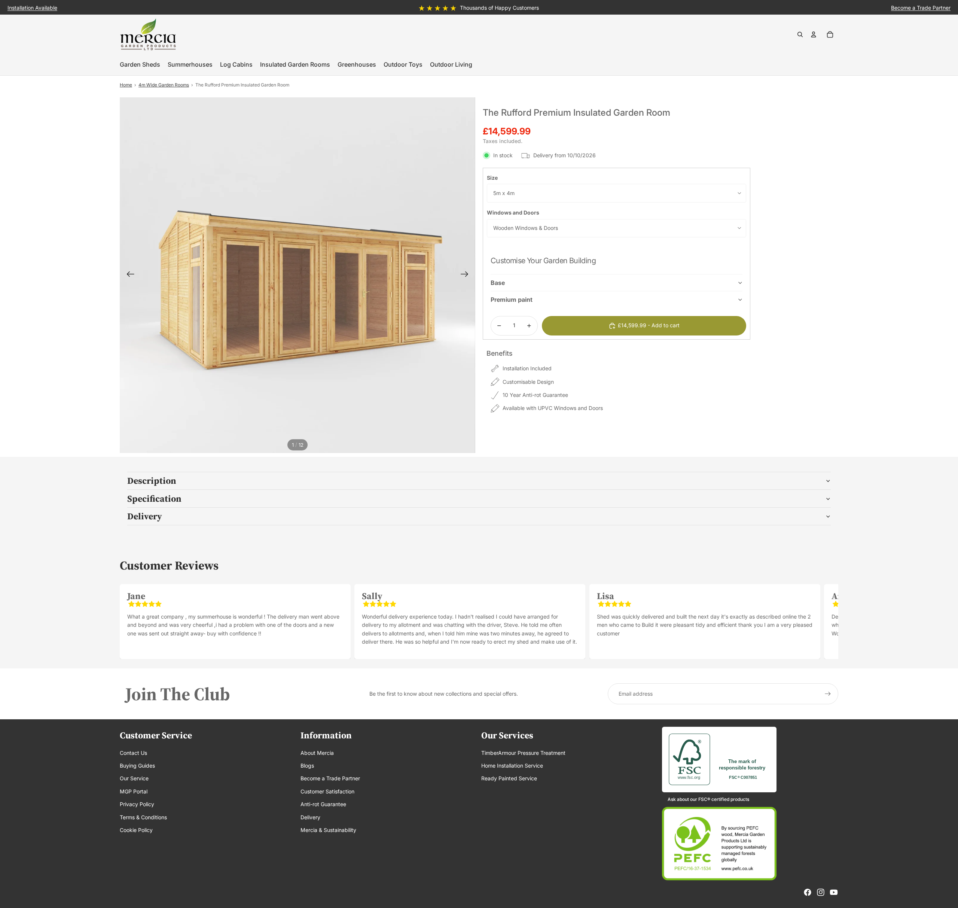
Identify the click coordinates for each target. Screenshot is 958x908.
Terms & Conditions (143, 817)
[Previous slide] (128, 275)
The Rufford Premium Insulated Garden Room (242, 85)
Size (492, 177)
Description (151, 480)
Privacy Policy (137, 804)
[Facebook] (807, 892)
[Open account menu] (813, 34)
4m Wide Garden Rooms (163, 85)
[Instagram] (820, 892)
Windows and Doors (513, 212)
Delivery (144, 516)
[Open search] (800, 34)
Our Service (134, 778)
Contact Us (133, 753)
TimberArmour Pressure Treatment (523, 753)
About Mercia (317, 753)
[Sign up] (828, 694)
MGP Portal (133, 791)
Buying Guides (137, 765)
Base (498, 282)
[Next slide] (466, 275)
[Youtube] (833, 892)
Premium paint (512, 299)
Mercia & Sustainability (328, 830)
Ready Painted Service (509, 778)
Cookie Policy (136, 830)
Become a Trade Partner (330, 778)
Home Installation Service (512, 765)
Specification (154, 498)
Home (126, 85)
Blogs (307, 765)
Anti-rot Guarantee (323, 804)
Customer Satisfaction (327, 791)
